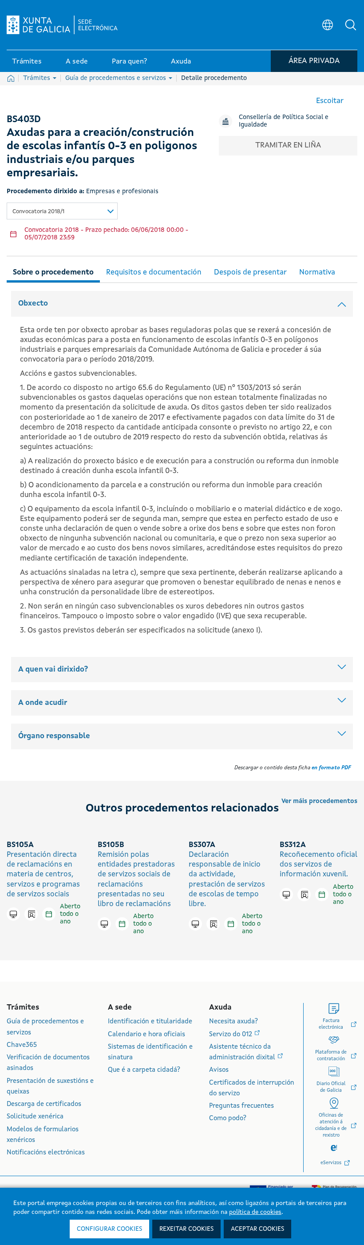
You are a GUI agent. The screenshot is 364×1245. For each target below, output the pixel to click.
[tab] (53, 271)
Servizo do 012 (231, 1034)
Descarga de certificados (44, 1104)
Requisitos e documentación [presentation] (154, 272)
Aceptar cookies (257, 1229)
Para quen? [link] (129, 61)
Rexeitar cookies (186, 1229)
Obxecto (33, 303)
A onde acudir (42, 703)
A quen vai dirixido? (53, 669)
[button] (350, 25)
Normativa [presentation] (317, 272)
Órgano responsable (54, 736)
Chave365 (22, 1045)
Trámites (37, 78)
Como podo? (227, 1118)
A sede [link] (77, 61)
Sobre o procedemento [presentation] (53, 272)
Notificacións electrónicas (46, 1153)
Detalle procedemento (214, 78)
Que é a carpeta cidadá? (144, 1070)
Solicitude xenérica (35, 1117)
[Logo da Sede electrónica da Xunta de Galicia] (62, 25)
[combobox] (62, 211)
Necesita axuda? (233, 1021)
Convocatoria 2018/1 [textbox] (38, 212)
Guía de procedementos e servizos (116, 78)
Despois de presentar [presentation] (250, 272)
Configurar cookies (109, 1229)
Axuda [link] (181, 61)
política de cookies (255, 1212)
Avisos (219, 1070)
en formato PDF (331, 768)
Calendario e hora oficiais (146, 1034)
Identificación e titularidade (150, 1021)
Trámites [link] (27, 61)
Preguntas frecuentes (241, 1106)
